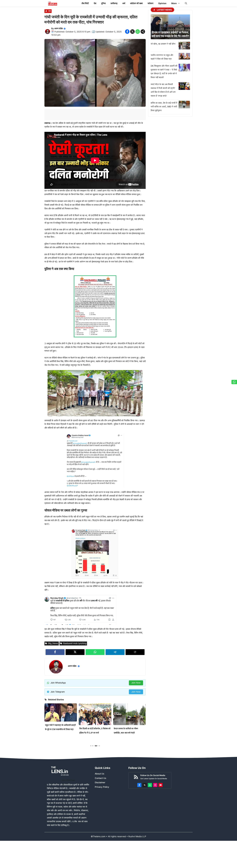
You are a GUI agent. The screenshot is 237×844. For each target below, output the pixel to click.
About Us (99, 773)
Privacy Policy (102, 787)
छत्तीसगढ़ (114, 3)
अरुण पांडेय (58, 28)
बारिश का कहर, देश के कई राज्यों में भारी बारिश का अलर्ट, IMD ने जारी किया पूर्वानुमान (164, 107)
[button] (185, 3)
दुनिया (103, 3)
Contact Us (100, 778)
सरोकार (150, 3)
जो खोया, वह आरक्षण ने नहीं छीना (163, 44)
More (174, 3)
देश (95, 3)
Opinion (162, 3)
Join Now (136, 682)
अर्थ (123, 3)
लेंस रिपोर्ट (85, 3)
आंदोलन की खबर (136, 3)
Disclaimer (100, 782)
